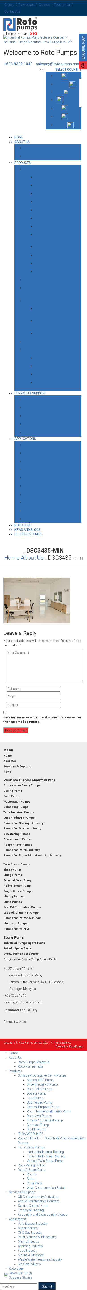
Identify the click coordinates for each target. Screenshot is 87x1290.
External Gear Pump (17, 880)
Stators (45, 366)
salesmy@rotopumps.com (58, 63)
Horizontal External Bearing (52, 323)
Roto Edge (22, 525)
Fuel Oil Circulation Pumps (22, 907)
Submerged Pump (51, 218)
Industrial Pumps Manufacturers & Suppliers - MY (37, 42)
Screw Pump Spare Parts (21, 953)
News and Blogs (27, 529)
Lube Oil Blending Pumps (21, 912)
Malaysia (73, 116)
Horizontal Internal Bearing (52, 310)
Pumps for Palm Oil (17, 928)
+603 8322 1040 (18, 63)
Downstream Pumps (17, 839)
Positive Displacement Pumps (29, 780)
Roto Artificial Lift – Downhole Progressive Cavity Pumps (48, 290)
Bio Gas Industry (39, 518)
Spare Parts (13, 937)
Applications (25, 439)
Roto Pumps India (40, 156)
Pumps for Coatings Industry (23, 823)
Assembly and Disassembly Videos (52, 432)
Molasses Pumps (15, 923)
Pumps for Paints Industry (21, 850)
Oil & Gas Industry (40, 461)
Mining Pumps (13, 896)
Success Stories (28, 534)
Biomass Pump (50, 263)
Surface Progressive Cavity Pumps (51, 169)
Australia (73, 75)
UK (77, 84)
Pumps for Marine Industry (22, 828)
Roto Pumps (76, 1046)
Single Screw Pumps (17, 891)
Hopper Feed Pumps (17, 844)
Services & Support (30, 393)
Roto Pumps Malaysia (43, 148)
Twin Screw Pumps (41, 300)
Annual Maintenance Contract (48, 407)
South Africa (71, 99)
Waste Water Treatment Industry (49, 510)
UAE (76, 125)
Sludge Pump (12, 875)
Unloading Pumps (15, 807)
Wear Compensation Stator (53, 384)
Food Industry (38, 494)
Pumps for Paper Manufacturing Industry (32, 855)
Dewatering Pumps (16, 834)
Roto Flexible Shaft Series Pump (56, 236)
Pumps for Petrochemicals (22, 918)
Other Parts (47, 374)
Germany (73, 108)
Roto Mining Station (41, 341)
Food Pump (47, 210)
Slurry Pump (12, 869)
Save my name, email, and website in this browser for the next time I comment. (42, 719)
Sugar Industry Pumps (19, 817)
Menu (8, 750)
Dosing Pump (49, 201)
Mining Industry (39, 477)
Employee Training (41, 424)
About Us (22, 142)
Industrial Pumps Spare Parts (24, 943)
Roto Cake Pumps (51, 193)
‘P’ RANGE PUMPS (40, 279)
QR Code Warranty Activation (47, 399)
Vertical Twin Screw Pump (56, 333)
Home (12, 557)
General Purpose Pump (54, 226)
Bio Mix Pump (49, 271)
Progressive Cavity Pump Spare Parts (29, 959)
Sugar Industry (38, 453)
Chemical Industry (40, 485)
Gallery (31, 1010)
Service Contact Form (42, 415)
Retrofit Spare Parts (41, 349)
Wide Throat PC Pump (54, 185)
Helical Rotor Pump (17, 885)
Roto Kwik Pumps (51, 246)
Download (11, 1010)
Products (22, 163)
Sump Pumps (12, 902)
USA (76, 92)
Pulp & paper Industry (42, 445)
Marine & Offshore (41, 502)
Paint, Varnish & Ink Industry (46, 469)
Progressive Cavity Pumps (22, 785)
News (7, 771)
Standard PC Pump (52, 177)
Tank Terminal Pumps (18, 812)
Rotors (44, 358)
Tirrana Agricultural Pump (56, 255)
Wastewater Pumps (16, 801)
